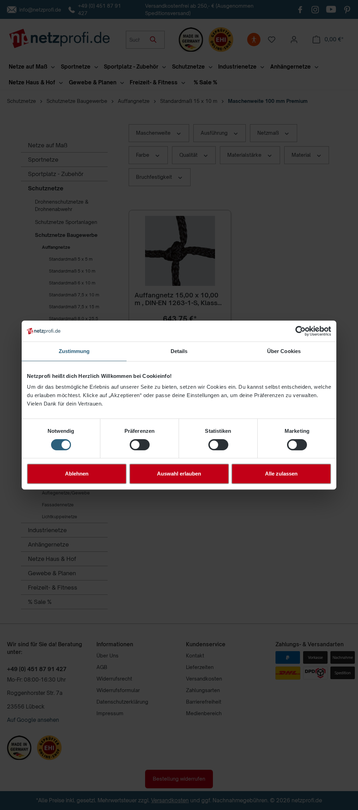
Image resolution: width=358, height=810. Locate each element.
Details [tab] (179, 351)
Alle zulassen (281, 474)
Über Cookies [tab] (284, 351)
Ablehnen (76, 474)
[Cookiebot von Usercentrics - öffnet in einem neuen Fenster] (300, 331)
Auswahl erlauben (179, 474)
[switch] (140, 444)
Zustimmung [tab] (74, 351)
